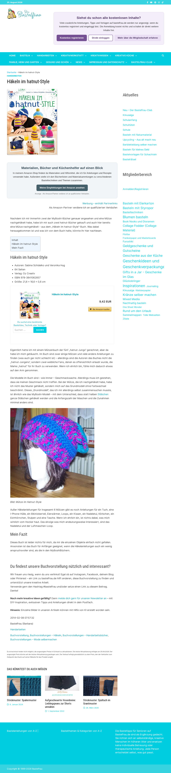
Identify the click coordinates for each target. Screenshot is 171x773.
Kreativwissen (99, 55)
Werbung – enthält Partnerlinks (99, 203)
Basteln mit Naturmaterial (137, 134)
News (79, 62)
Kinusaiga (128, 115)
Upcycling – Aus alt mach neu (139, 139)
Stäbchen (103, 394)
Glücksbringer (131, 281)
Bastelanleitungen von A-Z (22, 730)
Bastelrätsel (129, 159)
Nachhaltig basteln (134, 303)
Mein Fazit (18, 247)
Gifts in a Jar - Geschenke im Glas (142, 274)
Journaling (152, 286)
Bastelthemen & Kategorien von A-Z (81, 730)
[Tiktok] (162, 2)
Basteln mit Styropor (138, 208)
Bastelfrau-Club (141, 62)
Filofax (126, 234)
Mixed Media (131, 299)
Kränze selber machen (139, 295)
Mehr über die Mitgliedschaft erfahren (138, 38)
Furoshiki (128, 241)
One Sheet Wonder (132, 307)
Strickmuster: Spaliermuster (21, 700)
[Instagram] (159, 2)
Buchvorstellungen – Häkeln (45, 635)
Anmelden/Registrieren (136, 189)
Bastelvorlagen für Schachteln (140, 154)
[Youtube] (151, 2)
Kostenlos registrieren (72, 38)
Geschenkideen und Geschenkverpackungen (145, 264)
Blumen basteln (135, 217)
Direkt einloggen (100, 38)
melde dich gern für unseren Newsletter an (82, 598)
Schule (126, 129)
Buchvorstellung (19, 635)
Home (12, 55)
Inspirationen (134, 285)
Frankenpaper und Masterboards (139, 238)
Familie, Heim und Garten (24, 62)
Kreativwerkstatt (72, 55)
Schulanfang (130, 120)
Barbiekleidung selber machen (140, 144)
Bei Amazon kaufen (101, 309)
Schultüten (129, 125)
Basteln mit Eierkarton (138, 203)
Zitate (126, 318)
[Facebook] (147, 2)
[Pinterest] (156, 2)
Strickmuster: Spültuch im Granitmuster (96, 702)
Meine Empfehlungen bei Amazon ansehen (62, 187)
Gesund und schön (57, 62)
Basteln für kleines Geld (136, 149)
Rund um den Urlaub (137, 311)
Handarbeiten (45, 55)
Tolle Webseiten (151, 315)
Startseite (11, 72)
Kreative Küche (124, 55)
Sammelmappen (132, 314)
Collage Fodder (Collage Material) (139, 228)
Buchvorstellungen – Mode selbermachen (33, 639)
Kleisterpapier (143, 290)
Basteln (25, 55)
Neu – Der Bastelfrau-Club (137, 110)
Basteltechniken (133, 212)
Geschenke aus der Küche (143, 256)
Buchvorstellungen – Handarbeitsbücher (85, 635)
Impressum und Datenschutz (106, 62)
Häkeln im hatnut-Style (25, 243)
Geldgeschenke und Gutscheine (138, 248)
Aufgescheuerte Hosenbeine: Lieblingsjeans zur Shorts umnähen (60, 703)
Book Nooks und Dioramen (138, 221)
